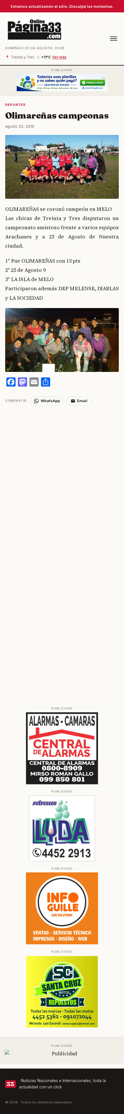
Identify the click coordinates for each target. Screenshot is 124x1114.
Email (82, 400)
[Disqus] (62, 477)
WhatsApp (50, 400)
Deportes (15, 105)
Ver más (59, 57)
